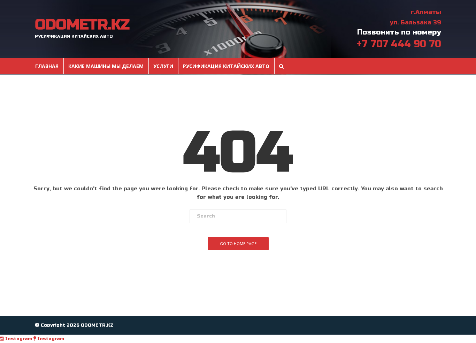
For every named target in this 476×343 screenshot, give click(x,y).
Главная (47, 66)
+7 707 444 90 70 (398, 44)
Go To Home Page (238, 243)
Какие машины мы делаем (106, 66)
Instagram (18, 339)
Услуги (163, 66)
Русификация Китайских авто (226, 66)
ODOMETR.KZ (82, 24)
